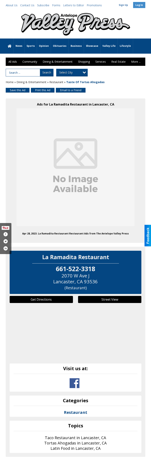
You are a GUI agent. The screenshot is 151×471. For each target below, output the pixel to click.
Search (46, 72)
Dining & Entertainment (58, 61)
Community (29, 61)
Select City (66, 72)
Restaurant (56, 82)
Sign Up (123, 5)
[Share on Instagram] (5, 248)
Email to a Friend (70, 90)
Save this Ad (17, 90)
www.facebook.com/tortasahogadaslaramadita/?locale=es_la (74, 383)
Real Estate (118, 61)
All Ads (12, 61)
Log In (139, 5)
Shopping (84, 61)
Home (10, 82)
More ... (136, 61)
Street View (109, 299)
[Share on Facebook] (5, 234)
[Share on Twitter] (5, 241)
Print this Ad (42, 90)
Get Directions (41, 299)
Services (100, 61)
